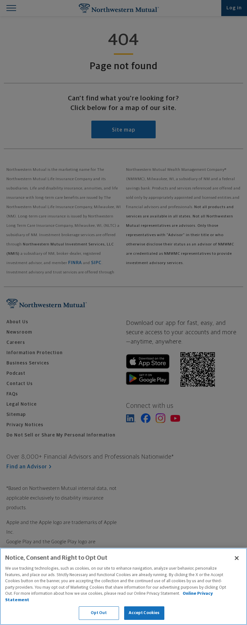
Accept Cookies (144, 613)
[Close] (237, 558)
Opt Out (99, 613)
